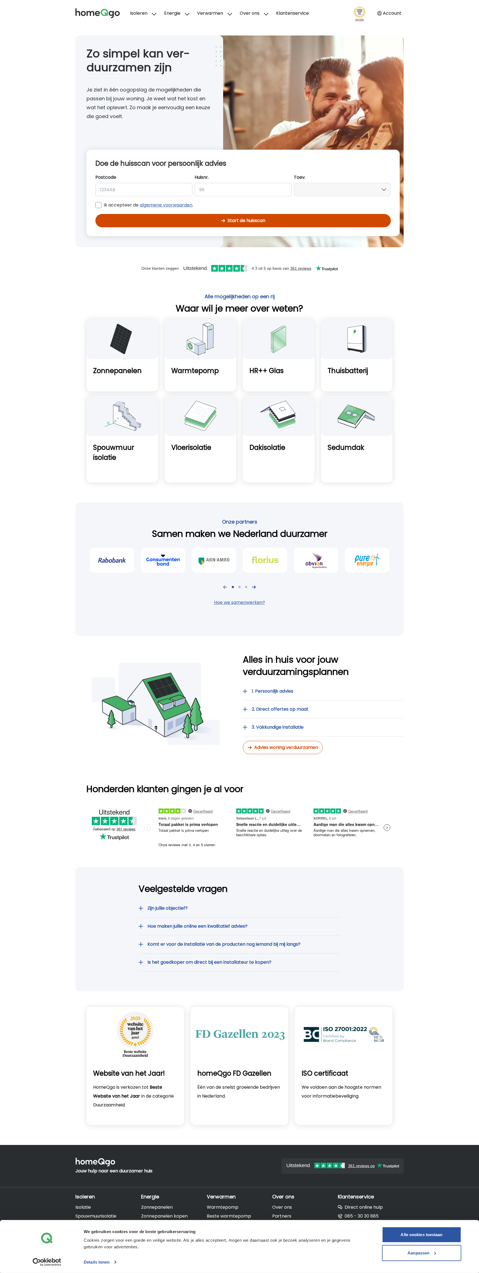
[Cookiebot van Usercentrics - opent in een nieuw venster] (47, 1262)
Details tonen (96, 1262)
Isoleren (138, 13)
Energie (172, 13)
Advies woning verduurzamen (286, 747)
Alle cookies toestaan (421, 1234)
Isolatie (83, 1207)
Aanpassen (418, 1252)
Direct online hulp (364, 1207)
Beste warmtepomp (229, 1216)
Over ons (249, 13)
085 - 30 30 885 (362, 1216)
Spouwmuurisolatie (95, 1216)
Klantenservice (292, 13)
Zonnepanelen (157, 1207)
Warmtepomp (222, 1207)
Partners (281, 1216)
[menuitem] (142, 13)
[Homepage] (102, 13)
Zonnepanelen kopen (164, 1216)
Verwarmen (210, 13)
